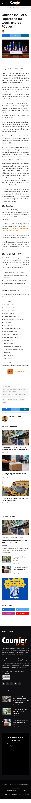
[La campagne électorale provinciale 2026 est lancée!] (15, 463)
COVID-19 (9, 7)
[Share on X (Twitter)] (15, 35)
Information (21, 397)
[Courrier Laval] (15, 3)
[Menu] (3, 3)
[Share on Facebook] (6, 35)
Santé (4, 402)
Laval (4, 399)
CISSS (4, 394)
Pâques (22, 399)
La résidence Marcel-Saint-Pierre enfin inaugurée (20, 559)
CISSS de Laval (12, 394)
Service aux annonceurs (10, 794)
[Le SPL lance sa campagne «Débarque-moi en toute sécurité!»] (15, 488)
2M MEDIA (26, 784)
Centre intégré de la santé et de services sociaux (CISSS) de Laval (14, 390)
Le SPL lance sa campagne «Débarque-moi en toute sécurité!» (15, 499)
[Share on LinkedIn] (24, 35)
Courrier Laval (23, 394)
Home (3, 7)
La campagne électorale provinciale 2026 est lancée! (20, 569)
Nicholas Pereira (11, 31)
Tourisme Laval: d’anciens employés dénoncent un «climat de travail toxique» (15, 448)
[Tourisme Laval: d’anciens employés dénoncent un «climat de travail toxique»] (15, 437)
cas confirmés (6, 386)
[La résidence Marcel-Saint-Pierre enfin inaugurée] (6, 559)
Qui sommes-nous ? (24, 794)
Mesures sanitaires (13, 399)
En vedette (13, 397)
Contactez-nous (16, 788)
